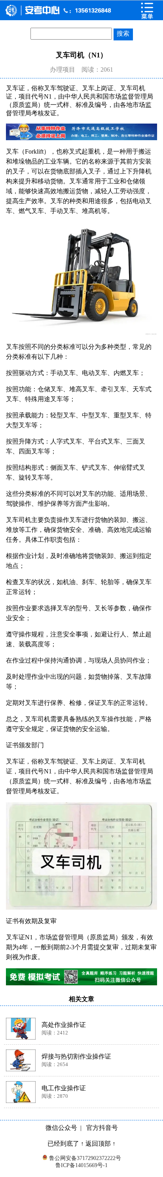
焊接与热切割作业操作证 (76, 1056)
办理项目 (62, 69)
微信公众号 (61, 1127)
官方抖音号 (102, 1127)
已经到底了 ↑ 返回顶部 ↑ (81, 1143)
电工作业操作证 (64, 1088)
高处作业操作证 (64, 1024)
